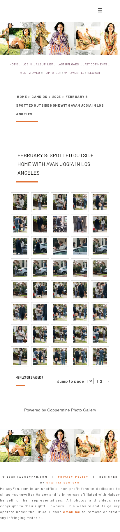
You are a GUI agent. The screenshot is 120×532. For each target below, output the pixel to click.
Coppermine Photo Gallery (71, 410)
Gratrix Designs (63, 482)
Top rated (52, 72)
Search (94, 72)
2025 (56, 96)
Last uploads (68, 64)
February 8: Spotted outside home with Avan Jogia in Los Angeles (60, 105)
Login (27, 64)
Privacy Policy (73, 476)
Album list (44, 64)
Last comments (95, 64)
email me (71, 512)
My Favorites (74, 72)
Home (14, 64)
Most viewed (30, 72)
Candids (39, 96)
